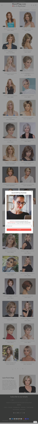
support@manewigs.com (11, 222)
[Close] (32, 192)
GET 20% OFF (19, 229)
